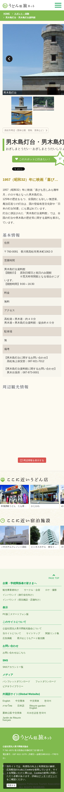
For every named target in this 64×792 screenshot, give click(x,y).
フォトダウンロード (45, 681)
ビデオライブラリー (13, 686)
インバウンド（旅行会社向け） (19, 594)
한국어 (47, 700)
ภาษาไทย (7, 705)
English (6, 700)
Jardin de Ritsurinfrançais (12, 718)
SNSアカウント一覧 (13, 667)
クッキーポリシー (48, 776)
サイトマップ (33, 633)
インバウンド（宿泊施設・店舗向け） (22, 599)
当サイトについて (12, 633)
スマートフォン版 (19, 614)
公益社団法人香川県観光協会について (22, 628)
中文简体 (34, 700)
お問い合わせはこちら (14, 652)
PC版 (5, 614)
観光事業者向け (11, 590)
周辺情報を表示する (33, 460)
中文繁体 (20, 700)
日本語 (20, 705)
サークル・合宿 (32, 590)
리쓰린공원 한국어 (36, 713)
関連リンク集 (52, 633)
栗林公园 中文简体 (12, 713)
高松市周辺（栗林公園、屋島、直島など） (24, 130)
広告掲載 (7, 638)
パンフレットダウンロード (16, 681)
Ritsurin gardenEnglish (37, 706)
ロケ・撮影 (51, 590)
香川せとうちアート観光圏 (31, 638)
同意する (11, 785)
